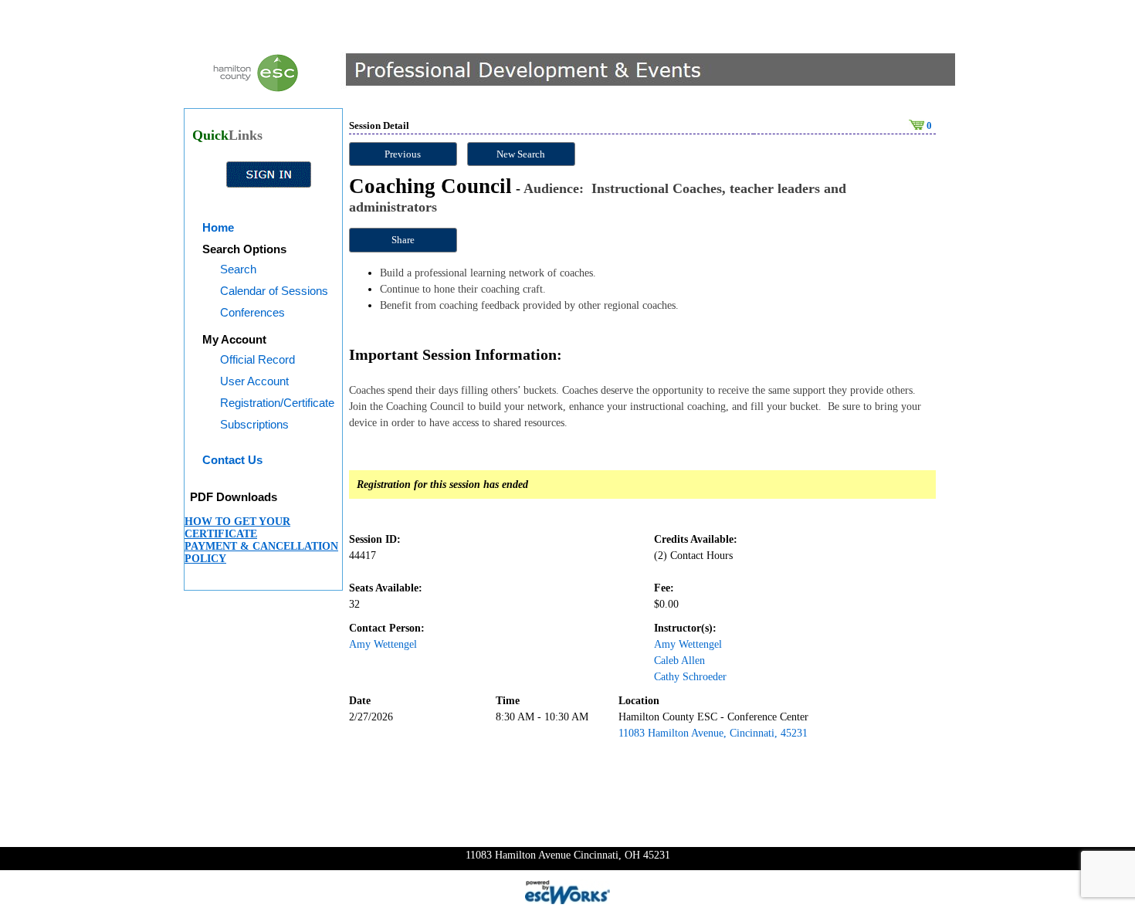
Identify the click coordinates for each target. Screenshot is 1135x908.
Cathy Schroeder (690, 677)
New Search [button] (520, 154)
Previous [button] (403, 154)
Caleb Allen (679, 660)
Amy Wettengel (383, 644)
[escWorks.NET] (567, 890)
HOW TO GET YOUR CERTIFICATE (237, 528)
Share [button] (403, 240)
